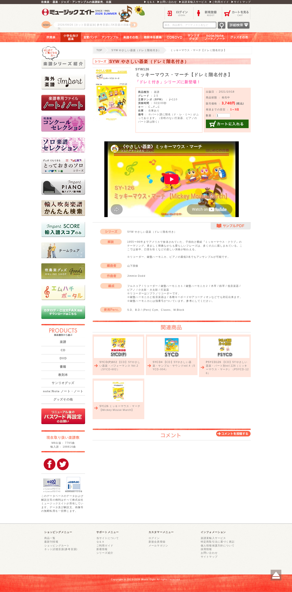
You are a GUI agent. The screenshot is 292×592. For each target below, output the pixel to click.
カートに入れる (227, 124)
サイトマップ (209, 556)
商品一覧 (50, 538)
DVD (63, 358)
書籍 (63, 366)
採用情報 (206, 549)
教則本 (63, 374)
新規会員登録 (157, 541)
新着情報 (102, 549)
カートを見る (236, 13)
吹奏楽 (47, 37)
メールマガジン (158, 545)
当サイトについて (107, 538)
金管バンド (90, 37)
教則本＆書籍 (153, 37)
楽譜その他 (131, 37)
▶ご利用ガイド (219, 1)
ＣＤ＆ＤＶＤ (174, 37)
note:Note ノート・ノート (63, 391)
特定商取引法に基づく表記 (217, 541)
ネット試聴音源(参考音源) (60, 549)
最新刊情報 (51, 541)
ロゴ (94, 18)
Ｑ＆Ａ (100, 541)
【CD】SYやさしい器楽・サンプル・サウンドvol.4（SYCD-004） (174, 366)
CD (63, 350)
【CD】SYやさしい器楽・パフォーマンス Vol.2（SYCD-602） (119, 366)
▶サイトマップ (241, 1)
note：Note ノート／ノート (215, 37)
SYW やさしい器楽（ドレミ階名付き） (136, 50)
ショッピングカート (56, 545)
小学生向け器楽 (70, 37)
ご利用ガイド (104, 545)
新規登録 (207, 13)
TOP (99, 50)
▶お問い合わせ (167, 1)
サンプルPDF (231, 225)
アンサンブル (110, 37)
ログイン (179, 13)
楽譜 (63, 341)
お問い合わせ (209, 552)
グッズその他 (242, 37)
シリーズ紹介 (104, 552)
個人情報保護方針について (217, 545)
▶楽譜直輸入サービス (193, 1)
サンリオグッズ (193, 37)
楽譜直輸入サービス (213, 538)
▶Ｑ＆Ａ (149, 1)
